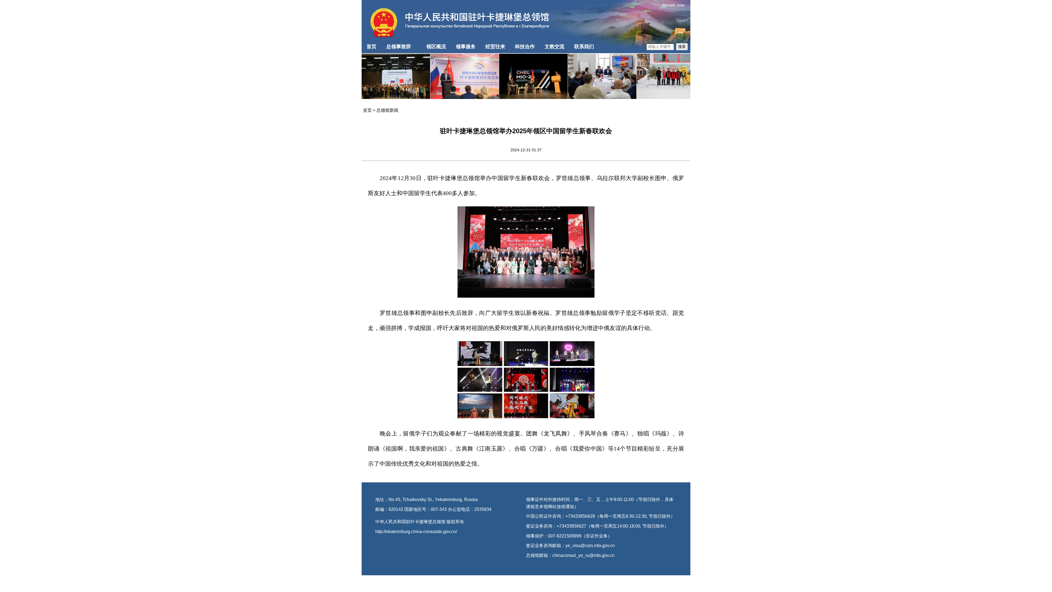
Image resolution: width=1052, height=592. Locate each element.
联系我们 (584, 46)
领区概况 (436, 46)
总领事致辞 (398, 46)
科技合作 (525, 46)
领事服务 (466, 46)
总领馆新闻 (387, 110)
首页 (371, 46)
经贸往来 (495, 46)
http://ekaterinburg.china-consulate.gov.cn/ (416, 531)
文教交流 (554, 46)
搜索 (682, 46)
